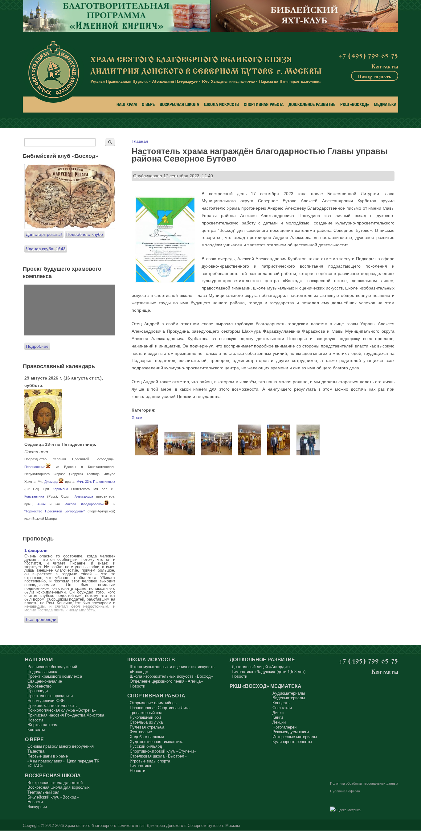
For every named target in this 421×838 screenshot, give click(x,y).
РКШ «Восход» (354, 104)
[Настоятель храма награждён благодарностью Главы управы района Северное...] (146, 453)
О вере (148, 104)
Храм (137, 417)
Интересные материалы (294, 736)
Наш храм (126, 104)
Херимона (60, 489)
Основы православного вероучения (60, 746)
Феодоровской (92, 504)
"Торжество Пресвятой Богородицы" (54, 511)
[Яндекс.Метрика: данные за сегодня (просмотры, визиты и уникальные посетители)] (345, 810)
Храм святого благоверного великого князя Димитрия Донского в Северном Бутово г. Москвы (152, 826)
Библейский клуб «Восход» (53, 797)
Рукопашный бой (145, 717)
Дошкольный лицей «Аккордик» (261, 666)
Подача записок (42, 671)
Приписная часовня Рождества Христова (65, 715)
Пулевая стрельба (147, 727)
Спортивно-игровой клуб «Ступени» (163, 751)
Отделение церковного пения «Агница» (166, 681)
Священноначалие (44, 681)
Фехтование (141, 731)
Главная (140, 141)
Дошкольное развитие (311, 104)
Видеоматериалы (288, 698)
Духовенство (39, 686)
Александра (84, 496)
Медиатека (385, 104)
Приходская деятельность (52, 705)
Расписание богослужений (52, 666)
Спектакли (282, 707)
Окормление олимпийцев (153, 702)
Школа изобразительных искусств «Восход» (171, 676)
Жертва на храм (42, 724)
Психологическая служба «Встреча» (61, 710)
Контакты (384, 65)
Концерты (281, 702)
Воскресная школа (179, 104)
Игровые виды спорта (150, 761)
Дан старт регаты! (44, 234)
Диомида (51, 481)
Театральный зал (43, 792)
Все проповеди (41, 619)
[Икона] (43, 436)
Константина (34, 496)
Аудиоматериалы (288, 693)
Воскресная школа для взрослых (58, 787)
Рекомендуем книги (290, 731)
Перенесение (34, 467)
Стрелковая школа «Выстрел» (158, 756)
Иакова (70, 504)
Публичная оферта (345, 791)
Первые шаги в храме (47, 756)
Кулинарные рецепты (292, 741)
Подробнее (37, 346)
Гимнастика (140, 765)
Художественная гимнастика (156, 741)
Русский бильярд (146, 746)
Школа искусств (221, 104)
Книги (277, 717)
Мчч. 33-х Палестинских (95, 481)
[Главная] (53, 72)
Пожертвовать (374, 76)
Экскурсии (37, 806)
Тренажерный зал (146, 712)
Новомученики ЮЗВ (46, 700)
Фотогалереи (284, 727)
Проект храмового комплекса (54, 676)
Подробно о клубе (84, 234)
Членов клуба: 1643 (46, 248)
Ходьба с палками (147, 736)
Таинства (35, 751)
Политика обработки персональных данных (364, 783)
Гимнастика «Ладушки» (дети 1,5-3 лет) (268, 671)
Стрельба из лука (146, 722)
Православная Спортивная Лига (160, 707)
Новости (35, 720)
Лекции (279, 722)
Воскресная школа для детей (55, 782)
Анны (41, 504)
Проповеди (37, 690)
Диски (278, 712)
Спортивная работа (264, 104)
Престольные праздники (50, 695)
